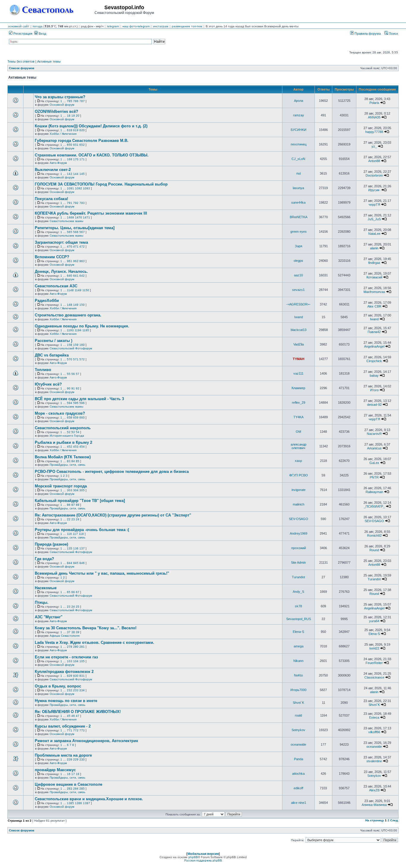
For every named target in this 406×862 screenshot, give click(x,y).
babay (374, 375)
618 (69, 130)
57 (77, 373)
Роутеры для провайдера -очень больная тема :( (82, 529)
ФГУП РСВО (298, 475)
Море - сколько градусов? (60, 413)
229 (75, 759)
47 (77, 715)
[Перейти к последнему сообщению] (382, 102)
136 (75, 548)
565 (69, 232)
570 (69, 359)
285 (82, 788)
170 (75, 159)
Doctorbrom (374, 175)
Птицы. (41, 602)
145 (82, 173)
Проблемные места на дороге (63, 755)
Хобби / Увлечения (63, 133)
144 (75, 173)
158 (69, 344)
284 (75, 788)
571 (75, 359)
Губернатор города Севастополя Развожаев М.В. (81, 140)
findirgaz (374, 262)
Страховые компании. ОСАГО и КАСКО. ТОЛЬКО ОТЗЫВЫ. (92, 155)
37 (68, 632)
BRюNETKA (298, 217)
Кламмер (298, 388)
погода (38, 26)
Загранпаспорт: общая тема (61, 242)
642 (82, 275)
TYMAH (298, 359)
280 (75, 646)
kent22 (374, 648)
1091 (70, 188)
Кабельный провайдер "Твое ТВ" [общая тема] (80, 500)
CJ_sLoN (298, 159)
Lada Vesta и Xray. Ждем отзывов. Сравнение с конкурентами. (94, 642)
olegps (298, 260)
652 (82, 144)
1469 (70, 217)
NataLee (374, 233)
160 (82, 344)
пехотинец (298, 144)
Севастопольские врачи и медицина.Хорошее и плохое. (89, 799)
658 (69, 417)
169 (69, 159)
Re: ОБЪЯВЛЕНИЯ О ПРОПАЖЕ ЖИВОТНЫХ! (78, 711)
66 (73, 592)
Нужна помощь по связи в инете (66, 700)
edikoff (298, 788)
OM (298, 431)
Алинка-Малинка (374, 804)
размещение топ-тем (187, 26)
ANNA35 (374, 117)
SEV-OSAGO (298, 519)
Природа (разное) (51, 544)
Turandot (298, 577)
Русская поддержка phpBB (203, 860)
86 (68, 504)
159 (75, 344)
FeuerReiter (374, 663)
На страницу (374, 820)
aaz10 (298, 275)
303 (69, 490)
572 (82, 359)
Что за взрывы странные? (60, 97)
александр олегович (298, 446)
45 (68, 715)
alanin (374, 248)
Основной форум (62, 104)
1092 (78, 188)
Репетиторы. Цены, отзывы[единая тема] (74, 228)
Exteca (374, 717)
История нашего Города (67, 435)
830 (75, 675)
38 (73, 632)
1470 (78, 217)
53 (73, 432)
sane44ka (298, 202)
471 (75, 246)
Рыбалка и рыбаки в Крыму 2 (63, 442)
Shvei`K (298, 702)
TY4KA (298, 417)
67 (77, 592)
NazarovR (374, 433)
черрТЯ (374, 204)
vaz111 (298, 373)
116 (69, 533)
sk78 (298, 606)
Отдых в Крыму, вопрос (58, 686)
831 (82, 675)
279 (69, 646)
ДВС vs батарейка (52, 355)
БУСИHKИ (298, 129)
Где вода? (44, 559)
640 (69, 275)
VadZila (298, 344)
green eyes (298, 231)
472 (82, 246)
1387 (86, 803)
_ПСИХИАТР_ (374, 506)
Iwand (298, 317)
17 (73, 774)
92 (77, 388)
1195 (85, 330)
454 (82, 446)
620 (82, 130)
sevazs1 (298, 289)
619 (75, 130)
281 (82, 646)
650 (69, 144)
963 (82, 261)
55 (68, 373)
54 (77, 432)
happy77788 (374, 132)
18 (68, 115)
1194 (78, 330)
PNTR (374, 477)
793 (82, 203)
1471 (86, 217)
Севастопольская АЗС (56, 286)
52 (68, 432)
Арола (298, 100)
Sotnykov (298, 730)
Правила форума (367, 33)
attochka (298, 773)
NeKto (298, 675)
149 (75, 304)
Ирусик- (374, 190)
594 (69, 403)
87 (73, 504)
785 (69, 101)
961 (69, 261)
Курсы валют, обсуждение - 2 (63, 726)
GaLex (374, 463)
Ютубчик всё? (48, 384)
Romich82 (374, 535)
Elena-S (298, 631)
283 (69, 788)
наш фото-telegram (136, 26)
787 (82, 101)
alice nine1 (298, 802)
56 (73, 373)
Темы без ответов (20, 61)
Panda (298, 759)
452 (69, 446)
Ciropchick (374, 361)
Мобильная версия (203, 853)
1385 (70, 803)
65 (68, 592)
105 (82, 661)
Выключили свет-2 (53, 169)
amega (298, 646)
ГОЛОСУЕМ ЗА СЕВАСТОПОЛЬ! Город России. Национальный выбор (101, 184)
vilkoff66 (374, 732)
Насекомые (45, 588)
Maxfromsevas (374, 292)
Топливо (43, 369)
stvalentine (374, 761)
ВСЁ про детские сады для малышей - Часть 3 (79, 399)
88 (77, 504)
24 (77, 519)
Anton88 (374, 161)
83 (68, 461)
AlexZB (374, 790)
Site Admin (298, 562)
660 (82, 417)
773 (82, 730)
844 (69, 563)
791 (69, 203)
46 (73, 715)
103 (69, 661)
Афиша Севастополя (64, 635)
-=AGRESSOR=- (298, 304)
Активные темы (49, 61)
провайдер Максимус (55, 770)
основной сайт (18, 26)
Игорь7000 (298, 690)
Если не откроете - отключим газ (66, 657)
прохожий (298, 548)
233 (75, 690)
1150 (85, 290)
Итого (374, 390)
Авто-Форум (58, 162)
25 (77, 606)
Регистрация (22, 33)
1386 (78, 803)
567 (82, 232)
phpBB (193, 857)
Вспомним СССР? (52, 257)
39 (77, 632)
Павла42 (374, 332)
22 (68, 519)
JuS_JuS (374, 219)
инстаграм (160, 26)
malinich (298, 504)
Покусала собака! (51, 199)
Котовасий (374, 277)
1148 (70, 290)
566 (75, 232)
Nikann (298, 661)
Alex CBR (374, 306)
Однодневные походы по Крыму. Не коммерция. (82, 326)
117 (75, 533)
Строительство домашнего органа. (68, 315)
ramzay (298, 115)
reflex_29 (298, 402)
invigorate (299, 490)
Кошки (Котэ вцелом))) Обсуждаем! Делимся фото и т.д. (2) (91, 126)
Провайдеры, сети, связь (67, 464)
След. (394, 820)
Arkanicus (374, 448)
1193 (70, 330)
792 (75, 203)
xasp (298, 460)
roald (298, 715)
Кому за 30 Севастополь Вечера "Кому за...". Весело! (85, 628)
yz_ (374, 146)
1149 (78, 290)
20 (77, 115)
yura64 (374, 621)
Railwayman (374, 492)
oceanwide (298, 744)
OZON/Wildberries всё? (56, 111)
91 (73, 388)
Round (374, 550)
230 (82, 759)
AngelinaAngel (374, 346)
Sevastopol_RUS (298, 619)
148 (69, 304)
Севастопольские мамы (66, 221)
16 (68, 774)
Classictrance (374, 677)
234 (82, 690)
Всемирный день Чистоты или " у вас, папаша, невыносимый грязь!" (102, 573)
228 (69, 759)
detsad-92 (374, 404)
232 (69, 690)
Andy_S (298, 591)
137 (82, 548)
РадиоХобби (47, 300)
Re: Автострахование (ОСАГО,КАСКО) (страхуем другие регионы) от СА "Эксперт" (113, 515)
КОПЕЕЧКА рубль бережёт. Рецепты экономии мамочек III (91, 213)
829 (69, 675)
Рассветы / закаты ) (53, 340)
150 (82, 304)
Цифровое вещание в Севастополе (68, 784)
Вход (42, 33)
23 (73, 519)
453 (75, 446)
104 (75, 661)
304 (75, 490)
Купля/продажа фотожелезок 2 (64, 671)
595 (75, 403)
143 (69, 173)
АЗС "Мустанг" (48, 617)
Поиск (393, 33)
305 (82, 490)
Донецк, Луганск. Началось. (61, 271)
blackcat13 (298, 330)
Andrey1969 (298, 533)
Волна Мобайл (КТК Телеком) (63, 457)
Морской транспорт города (61, 486)
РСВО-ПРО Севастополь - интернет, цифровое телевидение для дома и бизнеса (112, 471)
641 (75, 275)
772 (75, 730)
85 (77, 461)
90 (68, 388)
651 (75, 144)
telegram (113, 26)
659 (75, 417)
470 (69, 246)
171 (82, 159)
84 (73, 461)
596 (82, 403)
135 (69, 548)
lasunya (298, 188)
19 (73, 115)
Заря (298, 246)
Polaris (374, 102)
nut (298, 173)
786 (75, 101)
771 (69, 730)
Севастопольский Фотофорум (71, 348)
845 (75, 563)
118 (81, 533)
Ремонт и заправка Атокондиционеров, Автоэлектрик (86, 741)
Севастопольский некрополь (63, 428)
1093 (86, 188)
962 (75, 261)
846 (82, 563)
